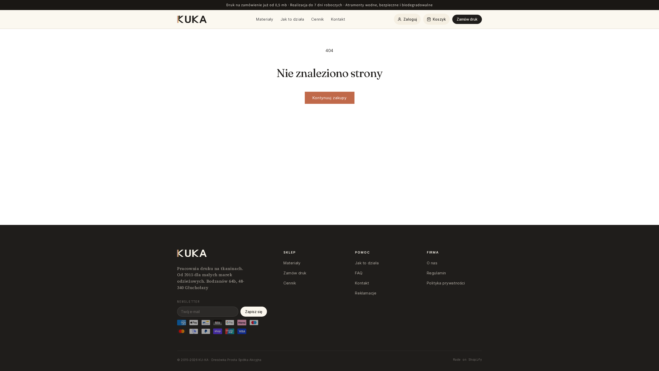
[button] (436, 19)
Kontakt (338, 19)
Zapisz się (253, 311)
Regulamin (436, 273)
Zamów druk (467, 19)
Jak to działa (292, 19)
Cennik (317, 19)
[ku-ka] (192, 19)
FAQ (358, 273)
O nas (432, 262)
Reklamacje (365, 293)
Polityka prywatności (446, 283)
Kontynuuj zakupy (330, 97)
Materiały (264, 19)
